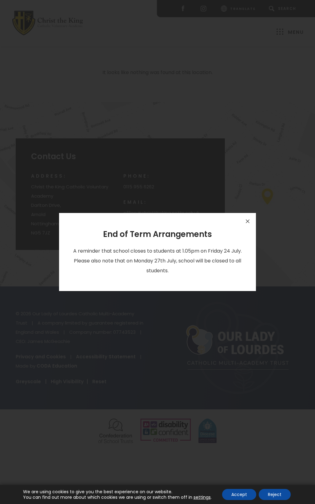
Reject (274, 494)
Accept (239, 494)
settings (202, 497)
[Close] (247, 221)
